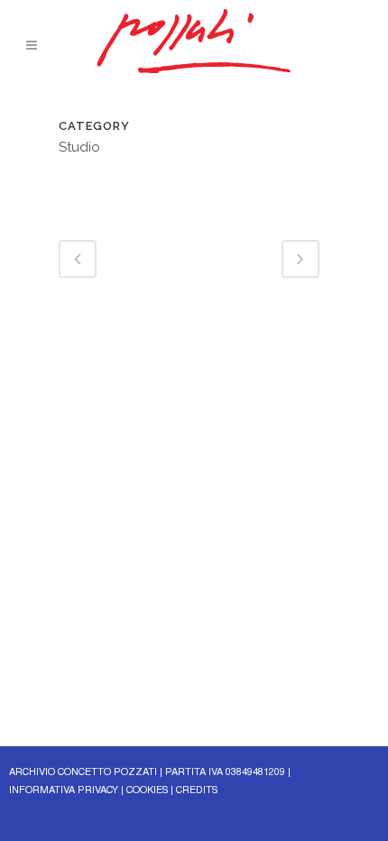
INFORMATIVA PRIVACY (63, 791)
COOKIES (147, 791)
